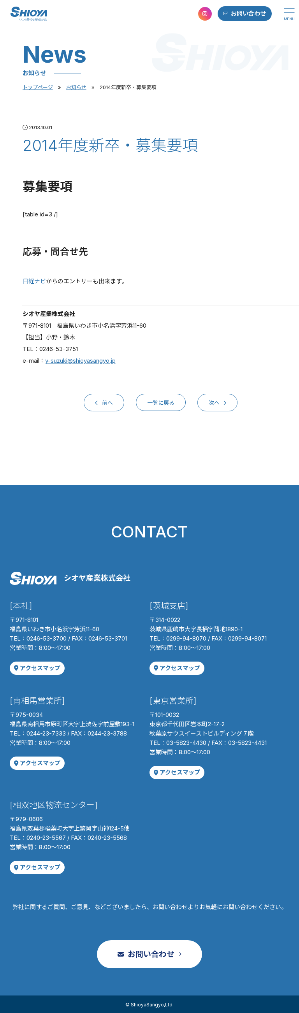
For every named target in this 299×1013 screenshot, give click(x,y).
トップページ (38, 87)
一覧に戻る (160, 402)
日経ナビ (34, 281)
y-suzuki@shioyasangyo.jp (80, 360)
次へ (215, 402)
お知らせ (76, 87)
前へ (107, 402)
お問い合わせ (248, 13)
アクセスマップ (40, 668)
